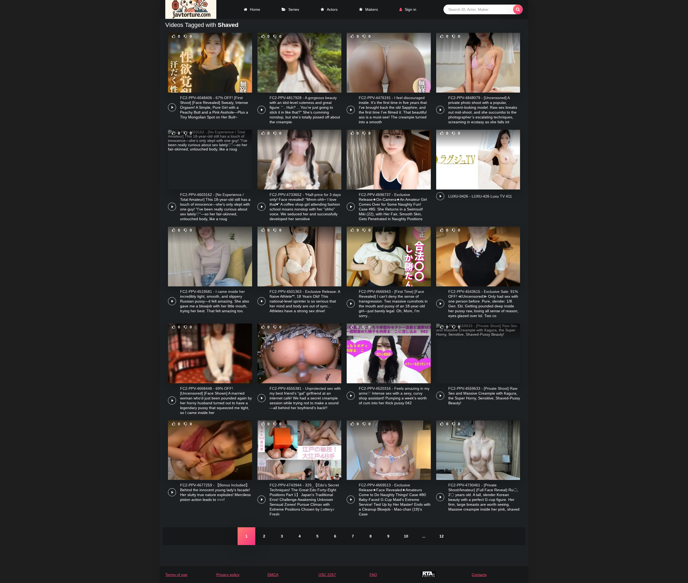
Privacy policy (227, 575)
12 (441, 536)
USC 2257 (327, 575)
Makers (371, 9)
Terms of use (176, 575)
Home (255, 9)
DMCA (272, 575)
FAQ (373, 575)
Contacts (479, 575)
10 (406, 536)
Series (293, 9)
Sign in (410, 9)
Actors (332, 9)
